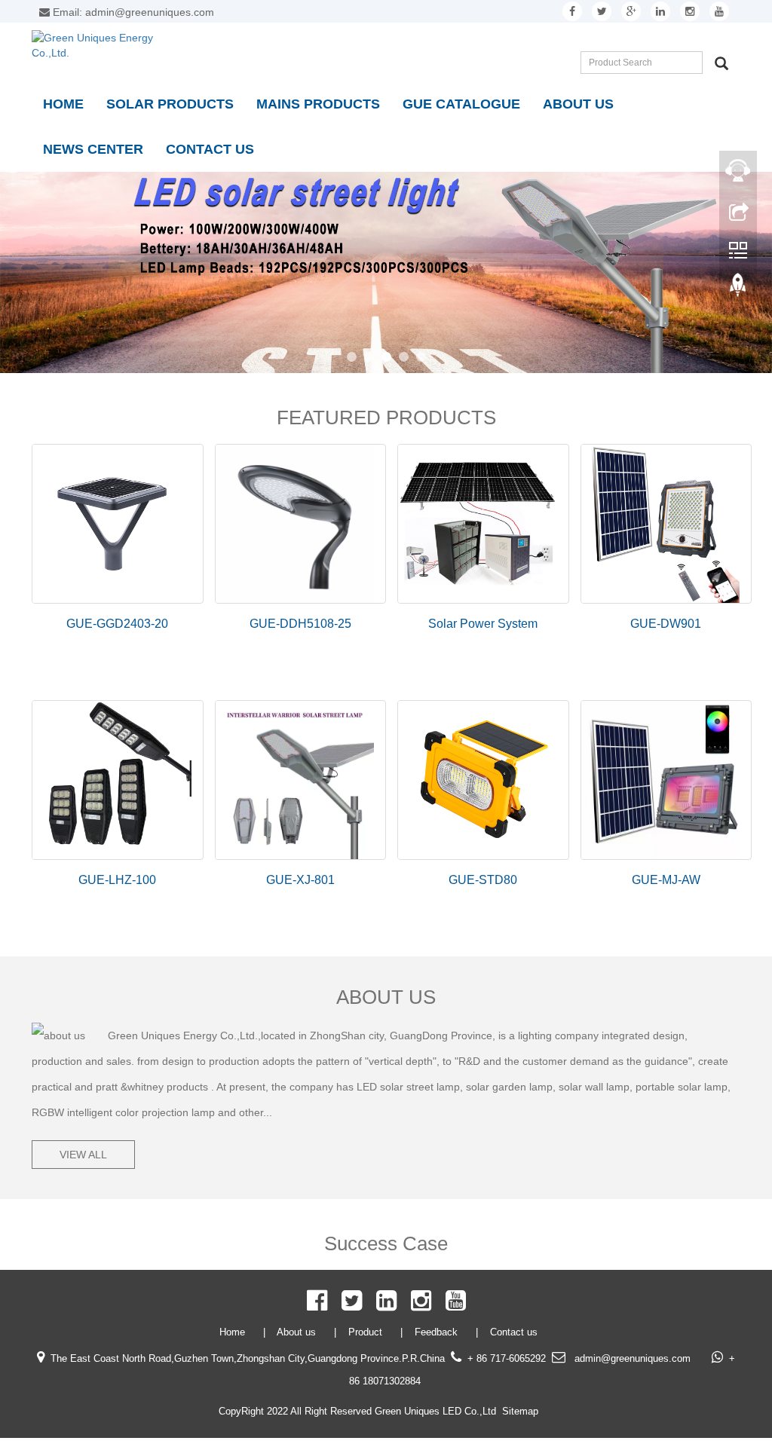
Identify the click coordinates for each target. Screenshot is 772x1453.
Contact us (210, 149)
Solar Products (170, 104)
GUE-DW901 (665, 623)
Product (366, 1332)
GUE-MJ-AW (666, 879)
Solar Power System (483, 623)
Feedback (438, 1332)
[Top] (738, 288)
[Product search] (721, 63)
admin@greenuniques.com (631, 1358)
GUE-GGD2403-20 (117, 623)
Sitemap (520, 1411)
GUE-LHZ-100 (117, 879)
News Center (93, 149)
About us (578, 104)
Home (63, 104)
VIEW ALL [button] (83, 1155)
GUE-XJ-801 (300, 879)
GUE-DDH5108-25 (300, 623)
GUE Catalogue (461, 104)
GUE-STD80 (483, 879)
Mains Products (318, 104)
